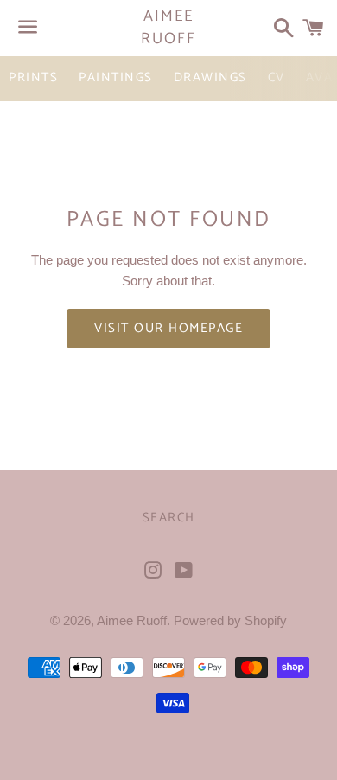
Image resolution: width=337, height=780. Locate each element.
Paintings (116, 77)
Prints (33, 77)
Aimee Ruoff (168, 27)
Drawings (210, 77)
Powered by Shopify (230, 620)
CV (276, 77)
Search (169, 517)
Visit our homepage (168, 328)
